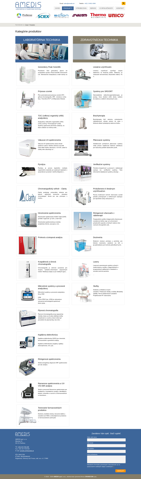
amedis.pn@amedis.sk (27, 450)
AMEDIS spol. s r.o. (60, 476)
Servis (93, 8)
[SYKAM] (54, 15)
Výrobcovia (81, 8)
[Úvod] (28, 9)
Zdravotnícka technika (99, 39)
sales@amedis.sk (69, 3)
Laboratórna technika (41, 39)
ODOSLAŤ (120, 471)
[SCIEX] (17, 15)
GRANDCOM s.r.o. (91, 476)
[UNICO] (91, 15)
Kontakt (120, 8)
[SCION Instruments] (36, 15)
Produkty (67, 8)
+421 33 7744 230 (23, 447)
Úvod (57, 8)
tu (113, 466)
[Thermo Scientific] (72, 15)
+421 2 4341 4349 (90, 3)
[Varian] (109, 16)
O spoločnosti (106, 8)
